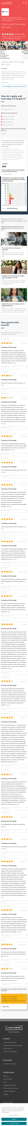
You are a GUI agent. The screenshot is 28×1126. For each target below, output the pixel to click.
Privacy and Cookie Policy (10, 1088)
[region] (14, 1114)
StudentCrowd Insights (10, 1064)
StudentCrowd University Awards (12, 1045)
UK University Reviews (9, 1042)
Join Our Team (7, 1079)
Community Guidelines (10, 1051)
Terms (5, 1082)
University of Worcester (11, 17)
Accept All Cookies (14, 1123)
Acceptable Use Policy (9, 1085)
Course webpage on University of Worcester (13, 86)
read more (4, 82)
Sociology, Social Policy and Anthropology (12, 19)
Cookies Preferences (9, 1091)
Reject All (14, 1119)
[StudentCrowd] (7, 3)
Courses (19, 17)
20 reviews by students (19, 34)
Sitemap (5, 1094)
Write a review (6, 1006)
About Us (6, 1076)
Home (3, 17)
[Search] (23, 3)
